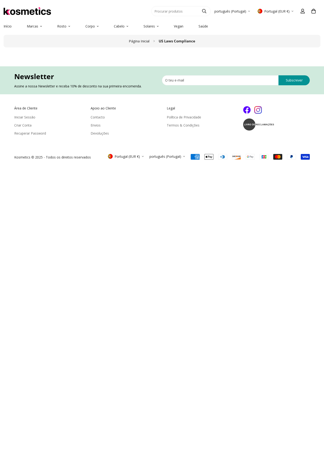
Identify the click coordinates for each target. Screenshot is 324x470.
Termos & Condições (183, 125)
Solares (149, 26)
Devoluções (100, 133)
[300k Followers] (247, 110)
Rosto (61, 26)
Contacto (98, 117)
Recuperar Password (30, 133)
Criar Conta (23, 125)
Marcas (32, 26)
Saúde (203, 26)
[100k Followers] (258, 110)
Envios (96, 125)
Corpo (90, 26)
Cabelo (119, 26)
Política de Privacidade (184, 117)
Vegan (178, 26)
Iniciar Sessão (24, 117)
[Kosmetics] (57, 11)
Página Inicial (139, 41)
